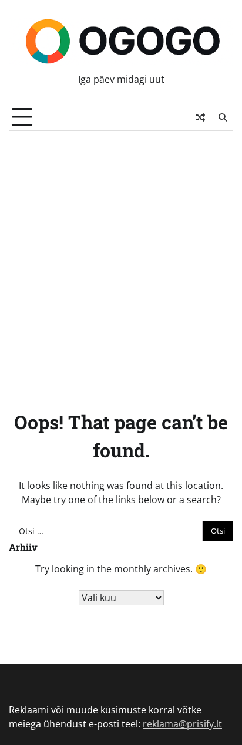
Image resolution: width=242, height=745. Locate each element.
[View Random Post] (200, 117)
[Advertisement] (121, 258)
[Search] (222, 117)
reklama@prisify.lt (182, 723)
